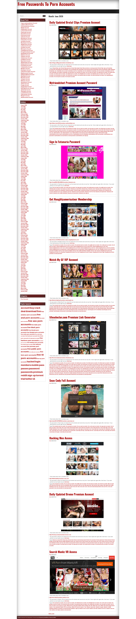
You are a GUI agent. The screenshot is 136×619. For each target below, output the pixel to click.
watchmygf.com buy (73, 309)
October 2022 (24, 173)
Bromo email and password (80, 540)
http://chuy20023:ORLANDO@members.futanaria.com (62, 182)
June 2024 (23, 143)
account (25, 308)
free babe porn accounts (102, 72)
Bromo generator (100, 540)
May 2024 (23, 144)
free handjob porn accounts (67, 365)
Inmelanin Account (25, 47)
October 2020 (24, 209)
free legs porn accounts (81, 187)
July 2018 (23, 245)
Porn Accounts (24, 299)
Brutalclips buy (59, 69)
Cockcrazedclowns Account (27, 26)
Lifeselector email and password (76, 371)
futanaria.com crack (58, 191)
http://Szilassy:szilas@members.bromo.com (60, 534)
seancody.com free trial (99, 430)
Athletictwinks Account (26, 62)
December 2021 (24, 188)
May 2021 (23, 199)
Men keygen (100, 485)
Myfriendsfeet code (58, 132)
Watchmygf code (68, 308)
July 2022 (23, 177)
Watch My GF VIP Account (63, 260)
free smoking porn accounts (60, 368)
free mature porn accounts (89, 544)
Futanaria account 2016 (76, 188)
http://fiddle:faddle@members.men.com (59, 478)
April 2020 (23, 218)
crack (37, 308)
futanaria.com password (73, 193)
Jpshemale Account (25, 89)
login (37, 361)
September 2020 (25, 211)
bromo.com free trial (60, 542)
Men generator (88, 485)
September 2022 (25, 174)
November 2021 (24, 189)
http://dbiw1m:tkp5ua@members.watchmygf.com (61, 300)
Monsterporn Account (26, 42)
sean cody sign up (79, 429)
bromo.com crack (97, 541)
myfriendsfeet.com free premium (96, 134)
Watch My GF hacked (98, 306)
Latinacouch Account (26, 45)
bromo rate (72, 541)
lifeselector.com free (54, 374)
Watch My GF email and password (74, 306)
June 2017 (23, 265)
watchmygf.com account (62, 309)
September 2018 (25, 242)
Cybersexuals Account (26, 94)
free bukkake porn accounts (97, 73)
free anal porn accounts (80, 72)
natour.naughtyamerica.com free (88, 247)
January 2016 (24, 291)
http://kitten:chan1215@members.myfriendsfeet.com (62, 123)
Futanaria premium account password (89, 190)
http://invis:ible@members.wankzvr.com (59, 597)
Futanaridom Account (26, 39)
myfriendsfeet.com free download (80, 134)
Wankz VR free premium (65, 607)
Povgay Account (25, 85)
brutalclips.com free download (84, 71)
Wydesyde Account (25, 76)
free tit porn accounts (70, 76)
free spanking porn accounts (73, 368)
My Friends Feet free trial (63, 131)
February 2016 (24, 289)
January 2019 (24, 236)
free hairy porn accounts (54, 365)
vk (34, 379)
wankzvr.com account (84, 608)
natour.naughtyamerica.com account (64, 246)
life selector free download (85, 370)
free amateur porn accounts (59, 128)
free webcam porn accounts (83, 130)
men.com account (69, 486)
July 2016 (23, 282)
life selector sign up (56, 371)
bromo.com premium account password (85, 542)
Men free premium (74, 485)
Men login (106, 485)
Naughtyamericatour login (98, 252)
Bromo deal (70, 540)
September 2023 (25, 156)
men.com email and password (94, 486)
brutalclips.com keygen (57, 72)
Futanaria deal (98, 188)
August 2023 (24, 158)
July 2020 (23, 214)
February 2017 (24, 271)
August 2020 (24, 212)
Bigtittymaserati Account (27, 73)
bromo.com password (71, 542)
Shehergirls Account (26, 91)
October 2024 (24, 137)
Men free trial (81, 485)
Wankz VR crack (96, 605)
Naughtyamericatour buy (106, 250)
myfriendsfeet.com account (55, 134)
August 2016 (24, 280)
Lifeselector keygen (58, 372)
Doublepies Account (26, 70)
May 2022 (23, 180)
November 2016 (24, 276)
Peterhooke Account (26, 32)
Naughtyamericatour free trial (72, 252)
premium (38, 372)
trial (23, 379)
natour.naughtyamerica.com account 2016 (82, 246)
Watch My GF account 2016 (60, 306)
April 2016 (23, 286)
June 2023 (23, 161)
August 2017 (24, 262)
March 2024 (23, 147)
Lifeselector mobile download (70, 372)
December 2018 (24, 238)
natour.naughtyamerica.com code (100, 246)
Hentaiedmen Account (26, 82)
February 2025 (24, 130)
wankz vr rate (83, 607)
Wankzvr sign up (75, 608)
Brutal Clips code (57, 68)
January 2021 (24, 205)
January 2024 (24, 150)
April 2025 (23, 127)
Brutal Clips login (75, 68)
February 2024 (24, 149)
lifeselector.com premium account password (81, 374)
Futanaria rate (101, 190)
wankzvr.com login (56, 609)
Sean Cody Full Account (62, 380)
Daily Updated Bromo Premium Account (71, 494)
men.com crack (83, 486)
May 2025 (23, 126)
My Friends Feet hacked (87, 131)
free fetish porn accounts (71, 75)
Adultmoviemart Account (27, 97)
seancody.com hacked (110, 430)
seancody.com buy (80, 430)
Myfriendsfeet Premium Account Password (73, 83)
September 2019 (25, 229)
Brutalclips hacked (97, 69)
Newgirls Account (25, 95)
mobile (35, 365)
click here (69, 66)
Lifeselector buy (64, 371)
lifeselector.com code (107, 372)
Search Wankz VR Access (63, 552)
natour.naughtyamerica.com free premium (105, 247)
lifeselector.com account (82, 372)
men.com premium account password (62, 488)
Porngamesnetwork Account (28, 52)
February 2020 (24, 221)
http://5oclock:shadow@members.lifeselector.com (61, 357)
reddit (24, 375)
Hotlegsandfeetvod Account (27, 74)
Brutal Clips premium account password (89, 68)
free (39, 311)
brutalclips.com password (68, 72)
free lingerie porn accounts (77, 367)
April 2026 (23, 111)
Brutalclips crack (67, 69)
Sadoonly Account (25, 36)
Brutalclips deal (74, 69)
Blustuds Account (25, 77)
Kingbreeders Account (26, 29)
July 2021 (23, 196)
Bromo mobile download (64, 541)
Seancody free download (104, 429)
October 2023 (24, 155)
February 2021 (24, 203)
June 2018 (23, 247)
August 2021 (24, 194)
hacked (31, 361)
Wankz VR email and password (107, 605)
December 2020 (24, 206)
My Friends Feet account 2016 (96, 130)
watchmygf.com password (60, 311)
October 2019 (24, 227)
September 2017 (25, 261)
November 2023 (24, 153)
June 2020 (23, 215)
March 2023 (23, 165)
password (34, 368)
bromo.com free (105, 541)
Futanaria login (77, 190)
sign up (32, 375)
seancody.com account (57, 430)
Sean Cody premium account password (66, 429)
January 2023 (24, 168)
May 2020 (23, 217)
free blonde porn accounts (71, 73)
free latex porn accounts (106, 365)
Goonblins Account (25, 41)
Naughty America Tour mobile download (77, 250)
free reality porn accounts (105, 245)
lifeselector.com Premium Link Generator (72, 317)
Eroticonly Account (25, 35)
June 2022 (23, 179)
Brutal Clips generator (66, 68)
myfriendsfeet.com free (67, 134)
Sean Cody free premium (84, 427)
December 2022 (24, 170)
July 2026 (23, 106)
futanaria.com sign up (84, 193)
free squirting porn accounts (86, 368)
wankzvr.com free (102, 608)
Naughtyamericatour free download (57, 252)
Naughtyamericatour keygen (85, 252)
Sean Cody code (60, 427)
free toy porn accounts (71, 130)
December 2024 (24, 134)
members (26, 365)
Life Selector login (105, 370)
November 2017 (24, 258)
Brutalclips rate (52, 71)
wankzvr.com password (65, 609)
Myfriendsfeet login (103, 132)
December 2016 (24, 274)
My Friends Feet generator (75, 131)
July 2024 (23, 141)
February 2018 (24, 253)
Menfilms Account (25, 68)
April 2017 (23, 268)
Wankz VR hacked (76, 607)
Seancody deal (95, 429)
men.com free (104, 486)
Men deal (58, 485)
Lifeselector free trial (100, 371)
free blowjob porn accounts (84, 73)
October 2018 (24, 241)
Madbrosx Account (25, 55)
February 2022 (24, 185)
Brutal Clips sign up (102, 68)
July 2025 (23, 123)
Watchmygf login (110, 308)
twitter (28, 379)
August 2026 (24, 105)
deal (23, 311)
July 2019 (23, 232)
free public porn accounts (104, 187)
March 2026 (23, 112)
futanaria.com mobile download (60, 193)
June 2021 (23, 197)
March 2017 (23, 270)
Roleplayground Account (27, 53)
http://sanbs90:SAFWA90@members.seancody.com (61, 421)
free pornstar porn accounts (81, 245)
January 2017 (24, 273)
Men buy (54, 485)
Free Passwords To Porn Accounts (46, 4)
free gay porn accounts (105, 426)
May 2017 (23, 267)
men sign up (61, 486)
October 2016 (24, 277)
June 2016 (23, 283)
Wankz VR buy (81, 605)
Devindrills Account (25, 33)
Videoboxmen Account (26, 58)
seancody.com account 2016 (69, 430)
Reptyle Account (25, 27)
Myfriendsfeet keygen (93, 132)
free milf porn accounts (89, 367)
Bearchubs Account (25, 61)
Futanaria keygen (69, 190)
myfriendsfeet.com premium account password (65, 135)
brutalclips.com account (62, 71)
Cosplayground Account (27, 50)
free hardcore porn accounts (83, 75)
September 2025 (25, 120)
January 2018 (24, 255)
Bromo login (56, 541)
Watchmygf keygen (102, 308)
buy (32, 308)
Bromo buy (65, 540)
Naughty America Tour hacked (61, 250)
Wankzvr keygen (99, 607)
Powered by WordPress (44, 617)
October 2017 (24, 259)
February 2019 (24, 235)
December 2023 (24, 152)
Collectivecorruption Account (28, 71)
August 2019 (24, 230)
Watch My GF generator (87, 306)
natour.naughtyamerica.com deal (72, 247)
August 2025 (24, 121)
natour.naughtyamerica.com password (75, 249)
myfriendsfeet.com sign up (82, 135)
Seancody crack (87, 429)
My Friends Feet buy (108, 130)
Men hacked (94, 485)
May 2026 (23, 109)
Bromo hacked (108, 540)
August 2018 (24, 244)
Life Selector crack (66, 370)
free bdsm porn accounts (92, 363)
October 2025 (24, 118)
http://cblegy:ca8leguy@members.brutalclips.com (61, 62)
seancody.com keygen (54, 431)
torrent (39, 375)
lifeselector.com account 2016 (95, 372)
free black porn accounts (59, 73)
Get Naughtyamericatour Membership (70, 199)
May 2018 (23, 249)
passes (25, 368)
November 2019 (24, 226)
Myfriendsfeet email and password (80, 132)
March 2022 (23, 183)
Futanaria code (91, 188)
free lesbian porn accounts (93, 187)
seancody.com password (65, 431)
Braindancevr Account (26, 38)
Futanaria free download (59, 190)
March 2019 (23, 233)
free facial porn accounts (59, 75)
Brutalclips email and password (86, 69)
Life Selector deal (75, 370)
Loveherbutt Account (26, 92)
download (31, 311)
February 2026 (24, 114)
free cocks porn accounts (93, 426)
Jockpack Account (25, 79)
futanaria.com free (67, 191)
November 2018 (24, 239)
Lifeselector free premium (89, 371)
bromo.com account (80, 541)
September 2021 (25, 193)
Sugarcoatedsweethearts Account (29, 23)
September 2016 (25, 279)
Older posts (51, 613)
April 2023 (23, 164)
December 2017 (24, 256)
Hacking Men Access (60, 438)
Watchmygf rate (53, 309)
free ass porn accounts (91, 72)
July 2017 (23, 264)
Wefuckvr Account (25, 80)
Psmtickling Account (26, 65)
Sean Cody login (104, 427)
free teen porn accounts (59, 76)
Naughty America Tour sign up (93, 250)
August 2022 (24, 176)
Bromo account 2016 (57, 540)
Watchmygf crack (76, 308)
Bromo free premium (91, 540)
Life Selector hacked (96, 370)
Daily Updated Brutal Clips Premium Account (74, 22)
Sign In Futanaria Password (64, 142)
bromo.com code (89, 541)
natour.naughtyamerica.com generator (58, 249)
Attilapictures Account (26, 44)
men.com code (76, 486)
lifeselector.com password (65, 374)
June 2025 (23, 124)
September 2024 (25, 138)
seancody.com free (89, 430)
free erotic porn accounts (69, 187)
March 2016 (23, 288)
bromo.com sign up (98, 542)
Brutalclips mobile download (108, 69)
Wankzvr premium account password (62, 608)
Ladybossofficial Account (27, 24)
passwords (27, 372)
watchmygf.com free (82, 309)
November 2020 (24, 208)
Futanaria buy (85, 188)
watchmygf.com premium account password (76, 311)
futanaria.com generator (100, 191)
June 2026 (23, 108)
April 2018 (23, 250)
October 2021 (24, 191)
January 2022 (24, 186)
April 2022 (23, 182)
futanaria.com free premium (78, 191)
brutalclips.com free (72, 71)
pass (41, 365)
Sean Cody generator (95, 427)
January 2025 (24, 132)
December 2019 (24, 224)
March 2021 (23, 202)
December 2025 (24, 115)
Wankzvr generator (91, 607)
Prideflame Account (25, 59)
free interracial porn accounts (97, 75)
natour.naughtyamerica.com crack (57, 247)
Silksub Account (25, 83)
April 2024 (23, 146)
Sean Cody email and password (71, 427)
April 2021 (23, 200)
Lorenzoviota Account (26, 30)
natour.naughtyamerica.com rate (92, 249)
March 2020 (23, 220)
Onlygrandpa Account (26, 86)
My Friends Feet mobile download (100, 131)
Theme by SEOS (52, 617)
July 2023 (23, 159)
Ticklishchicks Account (26, 67)
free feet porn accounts (93, 128)
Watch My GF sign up (59, 308)
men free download (65, 485)
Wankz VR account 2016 (72, 605)
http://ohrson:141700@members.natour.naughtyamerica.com (64, 239)
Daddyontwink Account (26, 64)
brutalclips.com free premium (98, 71)
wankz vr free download (54, 607)
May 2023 (23, 162)
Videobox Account (25, 56)
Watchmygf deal (84, 308)
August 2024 (24, 140)
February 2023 (24, 167)
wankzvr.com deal (93, 608)
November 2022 (24, 171)
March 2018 (23, 252)
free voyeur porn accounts (55, 370)
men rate (56, 486)
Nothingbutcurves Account (27, 88)
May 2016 (23, 285)
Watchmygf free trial (92, 308)
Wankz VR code (88, 605)
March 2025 (23, 129)
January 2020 (24, 223)
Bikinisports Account (26, 49)
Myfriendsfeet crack (67, 132)
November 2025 (24, 117)
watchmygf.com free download (94, 309)
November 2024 (24, 135)
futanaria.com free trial (90, 191)
